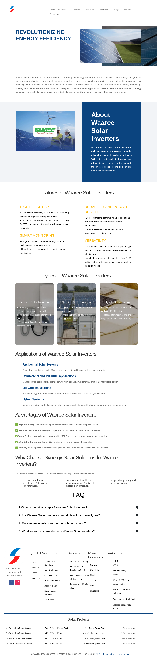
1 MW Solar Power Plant (94, 628)
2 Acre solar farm (129, 633)
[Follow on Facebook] (11, 582)
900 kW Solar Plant (53, 643)
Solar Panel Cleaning (79, 561)
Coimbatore (95, 570)
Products (90, 10)
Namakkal (94, 586)
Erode (93, 575)
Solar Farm (49, 600)
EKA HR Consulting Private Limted (113, 654)
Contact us (54, 14)
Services (76, 10)
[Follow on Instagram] (17, 582)
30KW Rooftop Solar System (19, 643)
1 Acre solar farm (129, 628)
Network (104, 10)
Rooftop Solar (50, 586)
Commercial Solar (52, 575)
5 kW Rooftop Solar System (18, 633)
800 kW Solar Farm (53, 638)
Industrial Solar (51, 570)
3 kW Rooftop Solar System (18, 628)
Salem (93, 580)
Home (52, 10)
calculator (127, 10)
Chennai (93, 565)
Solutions (62, 10)
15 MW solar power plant (94, 643)
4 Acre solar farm (129, 643)
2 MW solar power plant (93, 633)
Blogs (116, 10)
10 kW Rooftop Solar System (19, 638)
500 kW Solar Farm (53, 633)
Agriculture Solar (52, 580)
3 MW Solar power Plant (94, 638)
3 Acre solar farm (129, 638)
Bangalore (95, 591)
